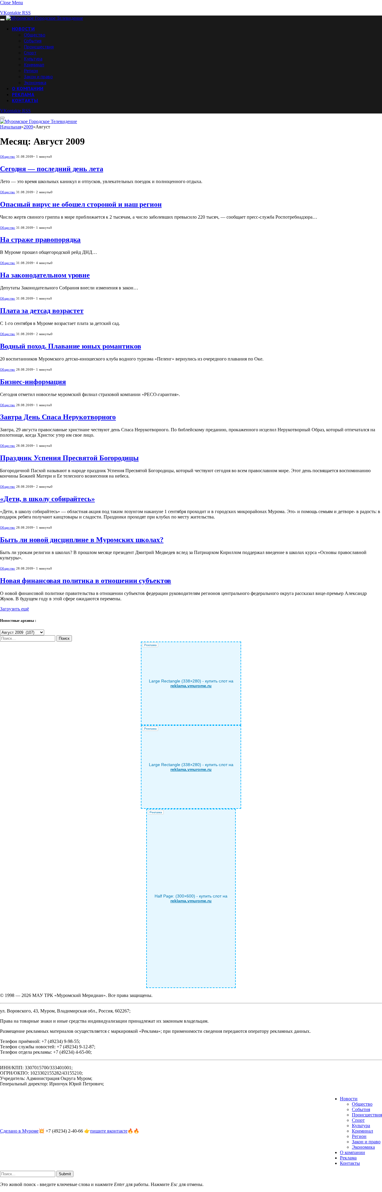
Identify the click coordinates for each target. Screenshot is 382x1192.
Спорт (30, 53)
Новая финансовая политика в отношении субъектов (85, 581)
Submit (65, 1174)
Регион (31, 70)
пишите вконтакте (108, 1130)
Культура (33, 59)
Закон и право (38, 76)
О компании (28, 88)
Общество (34, 35)
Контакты (25, 100)
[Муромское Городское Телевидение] (44, 18)
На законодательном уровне (45, 275)
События (32, 41)
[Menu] (2, 20)
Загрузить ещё (14, 608)
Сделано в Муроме (19, 1130)
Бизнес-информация (33, 382)
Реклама (23, 94)
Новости (23, 29)
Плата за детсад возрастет (42, 311)
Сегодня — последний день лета (51, 169)
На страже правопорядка (40, 239)
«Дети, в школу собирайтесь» (47, 499)
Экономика (35, 82)
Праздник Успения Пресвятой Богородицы (69, 458)
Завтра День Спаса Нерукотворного (58, 417)
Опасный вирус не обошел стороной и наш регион (81, 204)
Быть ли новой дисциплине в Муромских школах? (82, 540)
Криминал (34, 64)
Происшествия (39, 47)
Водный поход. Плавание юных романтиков (70, 346)
